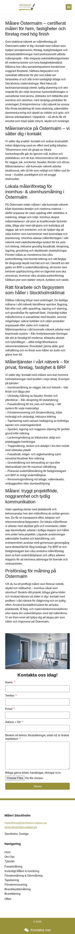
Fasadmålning (13, 866)
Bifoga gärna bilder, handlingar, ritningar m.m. (33, 772)
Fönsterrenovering (16, 884)
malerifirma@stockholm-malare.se (26, 823)
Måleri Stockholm (18, 815)
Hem (7, 852)
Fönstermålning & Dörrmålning (24, 875)
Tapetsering (12, 880)
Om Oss (9, 856)
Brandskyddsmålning (18, 889)
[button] (69, 7)
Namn (9, 682)
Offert (8, 898)
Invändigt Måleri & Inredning (22, 871)
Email (9, 708)
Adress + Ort (13, 722)
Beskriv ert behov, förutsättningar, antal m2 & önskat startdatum (37, 737)
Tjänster (10, 861)
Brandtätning (12, 893)
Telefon (10, 695)
